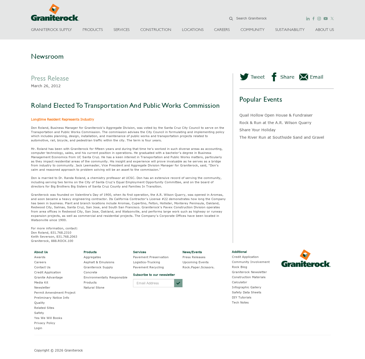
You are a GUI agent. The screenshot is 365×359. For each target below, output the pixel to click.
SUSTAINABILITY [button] (290, 29)
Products (90, 252)
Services (139, 252)
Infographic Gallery (246, 287)
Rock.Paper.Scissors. (199, 267)
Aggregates (92, 257)
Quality (39, 302)
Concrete (90, 272)
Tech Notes (240, 302)
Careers (40, 262)
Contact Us (42, 267)
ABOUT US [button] (324, 29)
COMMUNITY (252, 29)
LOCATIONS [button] (193, 29)
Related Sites (44, 307)
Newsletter (42, 287)
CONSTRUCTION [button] (155, 29)
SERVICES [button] (122, 29)
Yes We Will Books (48, 318)
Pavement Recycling (148, 267)
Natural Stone (94, 287)
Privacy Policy (44, 323)
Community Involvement (251, 262)
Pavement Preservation (151, 257)
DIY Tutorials (241, 297)
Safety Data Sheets (246, 292)
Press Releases (194, 257)
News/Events (192, 252)
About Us (41, 252)
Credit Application (47, 272)
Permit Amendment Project (54, 292)
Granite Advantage (48, 277)
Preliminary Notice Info (51, 297)
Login (38, 328)
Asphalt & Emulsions (99, 262)
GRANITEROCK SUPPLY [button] (51, 29)
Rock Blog (239, 267)
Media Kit (41, 282)
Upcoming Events (196, 262)
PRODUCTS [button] (93, 29)
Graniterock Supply (98, 267)
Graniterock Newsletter (249, 272)
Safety (39, 312)
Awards (39, 257)
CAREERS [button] (222, 29)
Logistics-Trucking (146, 262)
